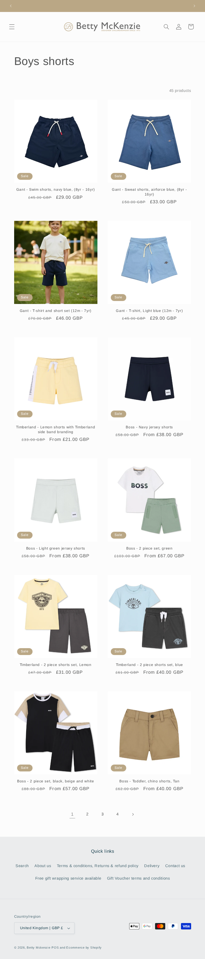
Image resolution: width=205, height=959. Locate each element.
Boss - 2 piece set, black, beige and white (55, 781)
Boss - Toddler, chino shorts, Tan (149, 781)
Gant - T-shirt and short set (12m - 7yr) (56, 311)
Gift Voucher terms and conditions (138, 878)
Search (22, 866)
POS (55, 947)
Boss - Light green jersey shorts (55, 548)
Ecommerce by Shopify (84, 947)
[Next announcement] (194, 6)
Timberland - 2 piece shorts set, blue (149, 665)
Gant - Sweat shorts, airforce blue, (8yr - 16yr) (149, 192)
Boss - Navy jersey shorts (149, 427)
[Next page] (133, 814)
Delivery (151, 866)
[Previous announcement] (11, 6)
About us (42, 866)
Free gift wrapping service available (68, 878)
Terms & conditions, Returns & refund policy (98, 866)
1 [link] (72, 814)
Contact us (175, 866)
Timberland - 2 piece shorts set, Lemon (56, 665)
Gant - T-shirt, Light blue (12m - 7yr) (149, 311)
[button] (12, 27)
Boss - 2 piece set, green (149, 548)
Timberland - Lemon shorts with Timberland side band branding (55, 429)
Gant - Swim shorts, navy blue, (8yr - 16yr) (55, 190)
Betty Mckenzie (38, 947)
